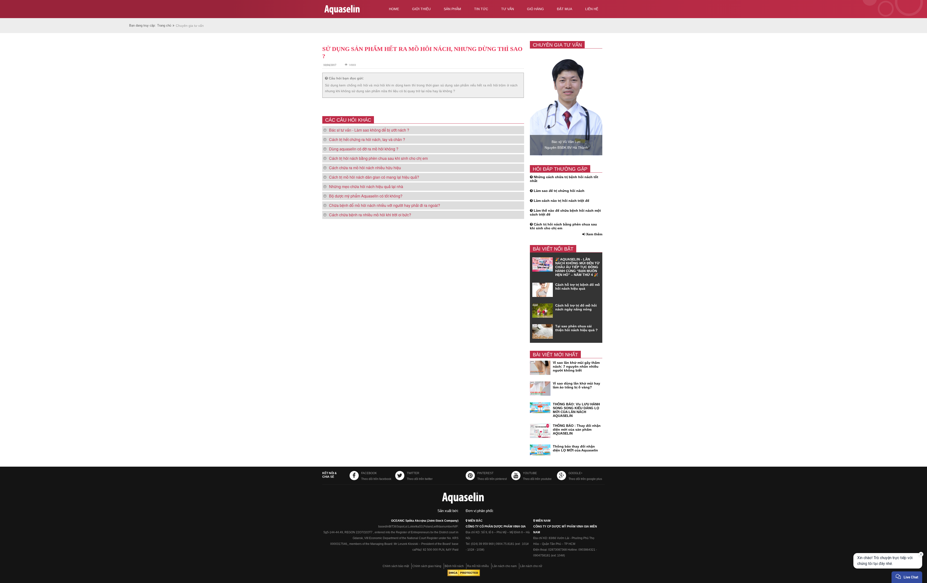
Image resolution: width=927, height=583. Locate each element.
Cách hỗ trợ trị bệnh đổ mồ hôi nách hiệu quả (577, 286)
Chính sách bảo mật (396, 566)
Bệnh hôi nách (454, 566)
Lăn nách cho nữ (531, 566)
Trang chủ (164, 25)
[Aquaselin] (350, 10)
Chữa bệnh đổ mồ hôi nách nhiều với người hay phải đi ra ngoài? (384, 205)
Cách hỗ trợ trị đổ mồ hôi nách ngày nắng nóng (576, 307)
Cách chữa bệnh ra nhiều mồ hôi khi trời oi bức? (370, 215)
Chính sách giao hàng (426, 566)
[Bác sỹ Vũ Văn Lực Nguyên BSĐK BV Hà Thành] (566, 154)
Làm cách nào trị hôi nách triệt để (561, 201)
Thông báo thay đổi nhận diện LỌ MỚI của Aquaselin (575, 448)
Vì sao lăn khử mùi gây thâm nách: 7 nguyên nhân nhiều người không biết (576, 366)
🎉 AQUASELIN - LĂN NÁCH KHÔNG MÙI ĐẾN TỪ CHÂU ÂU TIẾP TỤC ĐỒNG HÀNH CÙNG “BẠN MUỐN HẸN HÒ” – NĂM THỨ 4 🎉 (577, 267)
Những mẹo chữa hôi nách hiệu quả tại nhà (366, 186)
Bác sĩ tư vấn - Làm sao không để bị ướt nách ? (369, 130)
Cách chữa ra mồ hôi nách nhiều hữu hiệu (365, 167)
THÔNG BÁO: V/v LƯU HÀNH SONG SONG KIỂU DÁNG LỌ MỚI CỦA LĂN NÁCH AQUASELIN (576, 410)
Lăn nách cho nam (504, 566)
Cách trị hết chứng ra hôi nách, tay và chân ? (367, 139)
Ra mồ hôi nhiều (478, 566)
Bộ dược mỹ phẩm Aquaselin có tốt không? (365, 196)
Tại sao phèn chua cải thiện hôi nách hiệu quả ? (576, 328)
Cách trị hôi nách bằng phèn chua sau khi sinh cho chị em (378, 158)
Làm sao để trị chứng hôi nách (559, 191)
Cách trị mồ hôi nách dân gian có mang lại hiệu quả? (374, 177)
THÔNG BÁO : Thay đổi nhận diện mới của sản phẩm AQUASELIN (577, 429)
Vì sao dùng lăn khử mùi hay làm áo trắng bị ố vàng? (576, 385)
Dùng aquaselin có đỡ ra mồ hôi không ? (363, 149)
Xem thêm (593, 234)
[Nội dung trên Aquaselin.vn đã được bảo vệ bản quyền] (463, 575)
